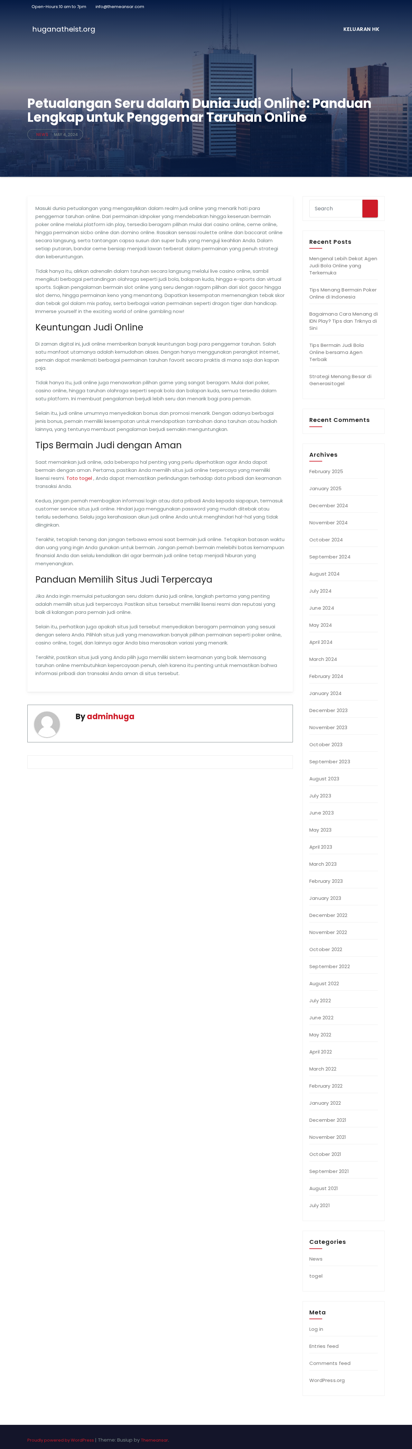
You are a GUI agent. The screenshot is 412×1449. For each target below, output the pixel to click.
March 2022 (322, 1068)
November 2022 (328, 932)
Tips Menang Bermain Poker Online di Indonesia (343, 293)
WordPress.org (327, 1380)
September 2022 (329, 966)
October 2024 (326, 539)
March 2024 (323, 659)
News (42, 134)
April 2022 (320, 1051)
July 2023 (320, 795)
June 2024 (321, 608)
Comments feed (330, 1363)
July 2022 (320, 1000)
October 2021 (325, 1154)
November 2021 (327, 1137)
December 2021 (328, 1120)
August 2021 (323, 1188)
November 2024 (328, 522)
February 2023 (326, 881)
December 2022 (328, 915)
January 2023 (325, 898)
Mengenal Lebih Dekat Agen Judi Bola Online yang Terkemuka (343, 265)
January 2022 (325, 1103)
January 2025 (325, 488)
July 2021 (319, 1205)
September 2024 (330, 556)
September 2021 (329, 1171)
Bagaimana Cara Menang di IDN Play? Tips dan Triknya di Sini (343, 320)
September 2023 (329, 761)
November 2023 (328, 727)
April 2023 (320, 847)
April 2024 (320, 642)
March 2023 (323, 864)
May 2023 (320, 829)
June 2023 (321, 812)
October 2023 (325, 744)
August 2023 (324, 778)
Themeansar (154, 1440)
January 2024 (325, 693)
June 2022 (321, 1017)
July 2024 (320, 590)
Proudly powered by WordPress (61, 1440)
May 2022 (320, 1034)
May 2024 (320, 625)
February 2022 (326, 1085)
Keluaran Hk (361, 29)
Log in (316, 1329)
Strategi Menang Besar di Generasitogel (340, 380)
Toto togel (79, 478)
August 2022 (324, 983)
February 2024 (326, 676)
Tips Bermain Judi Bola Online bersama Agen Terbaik (336, 352)
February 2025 (326, 471)
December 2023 (328, 710)
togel (316, 1276)
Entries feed (324, 1346)
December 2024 (328, 505)
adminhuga (111, 716)
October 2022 (325, 949)
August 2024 (324, 573)
